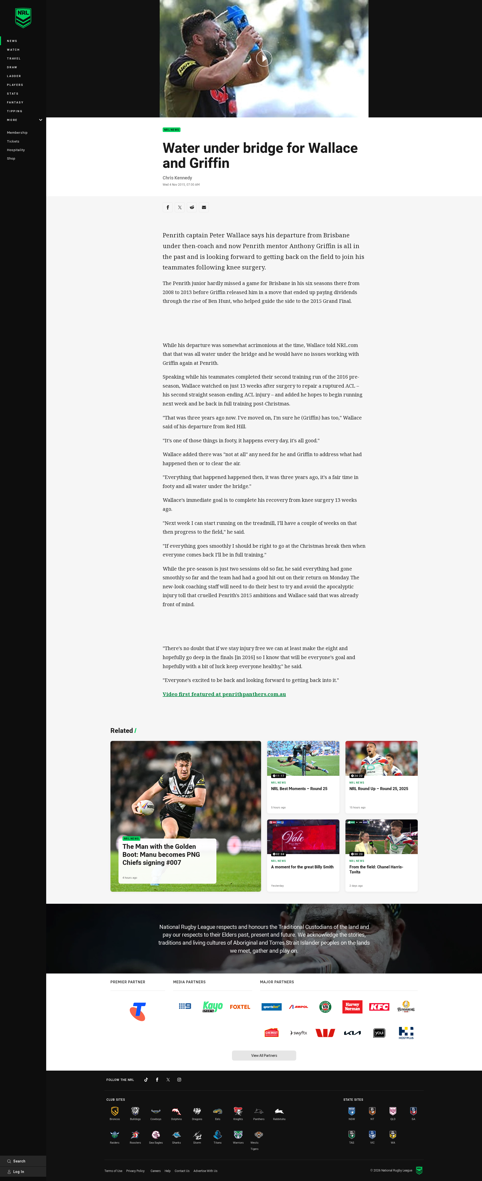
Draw (12, 67)
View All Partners (264, 1055)
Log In (18, 1171)
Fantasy (15, 102)
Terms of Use (113, 1171)
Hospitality (16, 150)
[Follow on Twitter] (168, 1079)
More (12, 120)
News (12, 41)
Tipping (15, 111)
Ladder (14, 76)
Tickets (13, 141)
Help (168, 1171)
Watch (13, 49)
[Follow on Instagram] (179, 1079)
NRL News (171, 129)
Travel (14, 58)
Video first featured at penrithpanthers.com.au (224, 694)
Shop (11, 158)
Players (15, 85)
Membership (17, 132)
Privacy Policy (135, 1171)
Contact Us (182, 1171)
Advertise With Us (205, 1171)
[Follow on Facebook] (157, 1079)
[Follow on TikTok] (146, 1079)
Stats (13, 93)
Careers (156, 1171)
